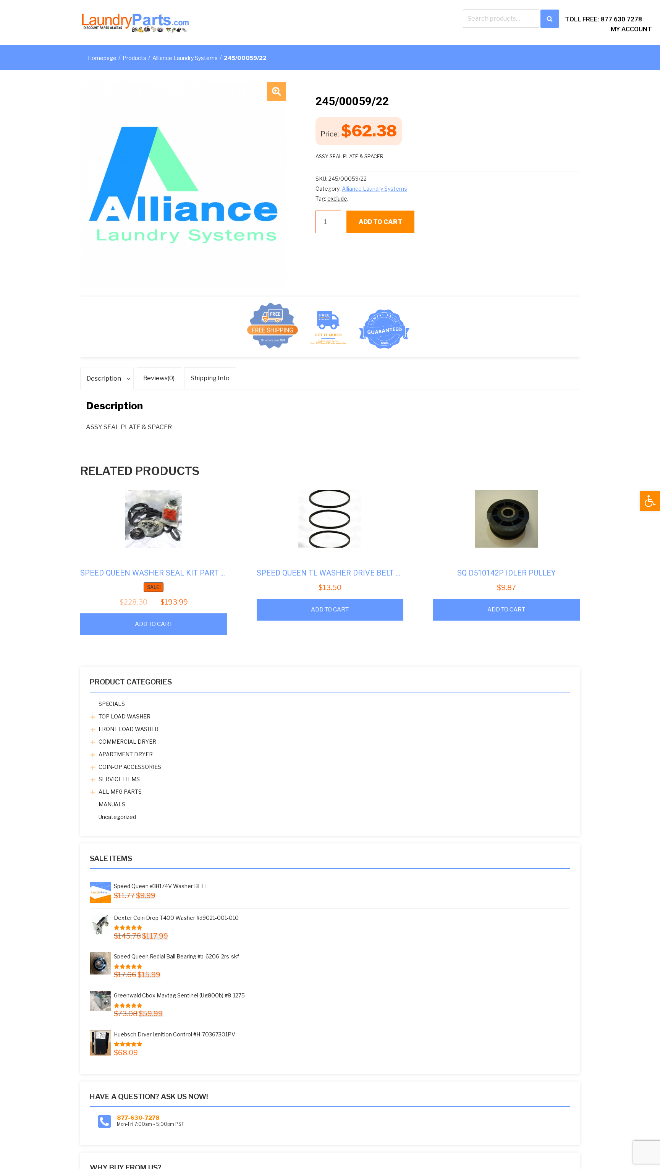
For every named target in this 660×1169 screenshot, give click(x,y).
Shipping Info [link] (210, 378)
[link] (650, 501)
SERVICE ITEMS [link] (119, 779)
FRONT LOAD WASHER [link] (129, 729)
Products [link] (134, 58)
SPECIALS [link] (112, 703)
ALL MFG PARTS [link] (120, 791)
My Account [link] (631, 29)
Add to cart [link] (154, 624)
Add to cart (380, 221)
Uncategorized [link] (117, 817)
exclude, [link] (337, 198)
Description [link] (104, 378)
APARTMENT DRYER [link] (126, 754)
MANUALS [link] (112, 804)
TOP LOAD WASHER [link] (124, 716)
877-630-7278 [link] (138, 1117)
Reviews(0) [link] (159, 378)
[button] (276, 91)
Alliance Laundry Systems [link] (185, 58)
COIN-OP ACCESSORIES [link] (130, 767)
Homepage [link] (102, 58)
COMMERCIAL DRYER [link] (127, 741)
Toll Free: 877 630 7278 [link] (603, 19)
